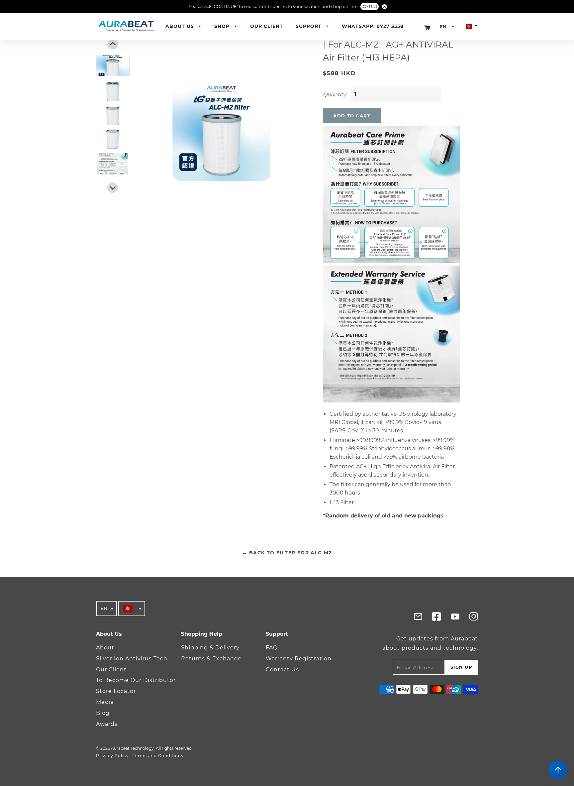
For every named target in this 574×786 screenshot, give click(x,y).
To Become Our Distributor (136, 680)
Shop (222, 26)
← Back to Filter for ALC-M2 (287, 553)
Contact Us (282, 669)
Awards (107, 724)
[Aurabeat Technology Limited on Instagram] (473, 618)
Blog (103, 713)
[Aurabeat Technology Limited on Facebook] (418, 618)
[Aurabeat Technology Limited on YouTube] (455, 618)
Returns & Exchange (211, 658)
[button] (447, 27)
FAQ (272, 647)
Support (309, 26)
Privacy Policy (112, 755)
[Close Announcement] (384, 7)
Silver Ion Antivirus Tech (131, 658)
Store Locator (116, 691)
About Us (180, 26)
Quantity (334, 94)
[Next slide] (112, 187)
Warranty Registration (299, 658)
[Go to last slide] (112, 44)
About (105, 647)
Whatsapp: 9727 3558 (373, 26)
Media (105, 702)
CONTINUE (369, 6)
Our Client (266, 26)
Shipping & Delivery (210, 647)
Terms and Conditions (158, 755)
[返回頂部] (558, 770)
